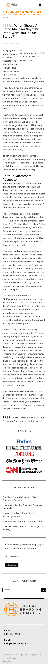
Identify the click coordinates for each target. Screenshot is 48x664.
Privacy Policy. (7, 662)
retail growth (34, 421)
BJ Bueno (17, 43)
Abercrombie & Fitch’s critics (16, 183)
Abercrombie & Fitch (23, 417)
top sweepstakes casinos (14, 367)
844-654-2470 (12, 634)
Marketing (6, 43)
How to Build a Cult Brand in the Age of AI (22, 521)
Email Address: (11, 557)
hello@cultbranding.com (16, 643)
